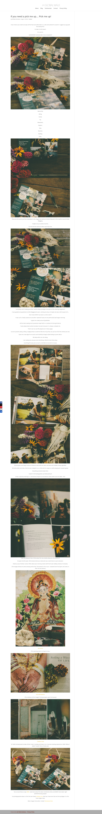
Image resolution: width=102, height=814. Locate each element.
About (37, 8)
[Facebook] (1, 402)
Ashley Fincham (16, 19)
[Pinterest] (1, 407)
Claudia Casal (40, 741)
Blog (41, 8)
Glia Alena (40, 648)
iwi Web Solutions (21, 812)
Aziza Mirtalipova (40, 694)
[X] (1, 405)
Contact (55, 8)
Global (30, 19)
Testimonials (48, 8)
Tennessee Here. (49, 801)
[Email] (1, 409)
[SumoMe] (1, 411)
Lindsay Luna (39, 796)
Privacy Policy (63, 8)
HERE (28, 792)
